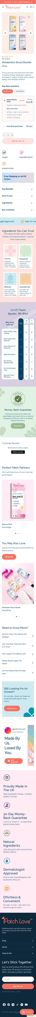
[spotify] (22, 1004)
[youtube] (26, 1004)
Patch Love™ (18, 1012)
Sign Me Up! (18, 986)
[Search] (27, 7)
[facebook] (4, 1004)
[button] (3, 7)
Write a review (18, 452)
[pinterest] (8, 1004)
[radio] (18, 108)
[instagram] (13, 1004)
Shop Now (18, 426)
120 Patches (21, 91)
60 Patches (8, 91)
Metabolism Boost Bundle (11, 607)
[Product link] (18, 500)
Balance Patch (7, 524)
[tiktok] (17, 1004)
